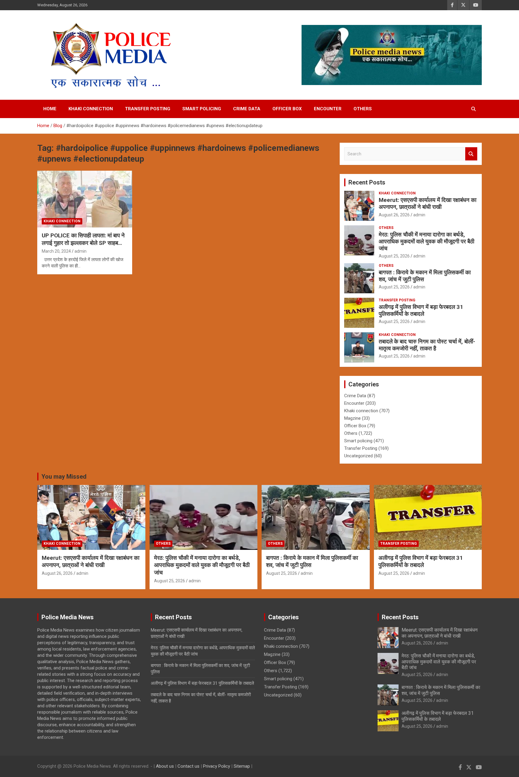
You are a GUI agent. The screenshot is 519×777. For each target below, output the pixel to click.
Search (471, 154)
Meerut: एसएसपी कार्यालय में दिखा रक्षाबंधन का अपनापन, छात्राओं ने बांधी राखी (427, 203)
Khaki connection (90, 108)
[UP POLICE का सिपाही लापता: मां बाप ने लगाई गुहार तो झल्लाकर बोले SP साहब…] (84, 199)
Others (363, 108)
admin (80, 251)
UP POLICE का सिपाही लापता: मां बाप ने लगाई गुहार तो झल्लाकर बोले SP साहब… (83, 239)
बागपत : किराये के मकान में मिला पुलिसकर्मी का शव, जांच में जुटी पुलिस (425, 276)
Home (49, 108)
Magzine (352, 418)
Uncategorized (358, 456)
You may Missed (63, 476)
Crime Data (246, 108)
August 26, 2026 (394, 214)
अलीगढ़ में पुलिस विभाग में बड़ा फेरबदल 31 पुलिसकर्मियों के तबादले (421, 310)
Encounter (327, 108)
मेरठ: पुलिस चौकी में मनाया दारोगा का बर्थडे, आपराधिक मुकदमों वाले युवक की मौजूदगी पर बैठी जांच (426, 241)
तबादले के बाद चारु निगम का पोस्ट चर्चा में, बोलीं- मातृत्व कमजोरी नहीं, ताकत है (427, 345)
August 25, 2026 (394, 256)
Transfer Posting (147, 108)
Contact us (188, 766)
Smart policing (201, 108)
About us (165, 766)
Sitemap (242, 766)
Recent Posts (366, 182)
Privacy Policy (216, 766)
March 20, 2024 (56, 251)
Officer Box (287, 108)
